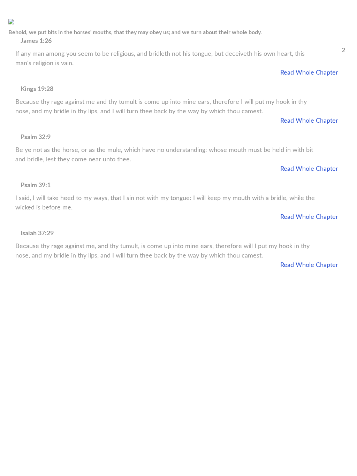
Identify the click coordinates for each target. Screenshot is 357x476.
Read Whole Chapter (309, 73)
